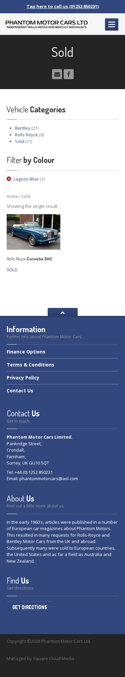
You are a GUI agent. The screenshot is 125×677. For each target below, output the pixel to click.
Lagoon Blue (26, 179)
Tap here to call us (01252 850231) (63, 6)
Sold (19, 141)
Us (20, 390)
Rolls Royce (26, 135)
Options (26, 352)
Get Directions (29, 607)
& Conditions (30, 364)
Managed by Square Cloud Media (40, 658)
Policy (23, 377)
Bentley (22, 128)
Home (12, 196)
